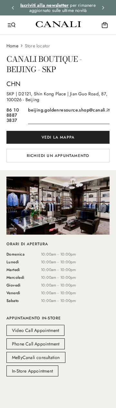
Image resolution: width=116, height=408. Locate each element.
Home (12, 46)
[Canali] (58, 24)
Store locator (37, 46)
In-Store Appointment (32, 371)
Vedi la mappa (58, 137)
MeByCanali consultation (36, 357)
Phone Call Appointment (35, 344)
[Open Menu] (11, 25)
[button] (58, 159)
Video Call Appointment (35, 330)
